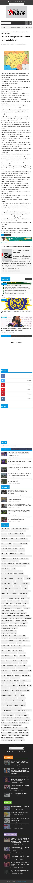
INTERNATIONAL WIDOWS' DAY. (8, 630)
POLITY (28, 680)
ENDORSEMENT (26, 590)
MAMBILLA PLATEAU (6, 650)
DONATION (15, 583)
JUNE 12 (15, 638)
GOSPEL (13, 610)
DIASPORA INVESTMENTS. (21, 576)
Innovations (12, 625)
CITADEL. (29, 556)
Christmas (4, 556)
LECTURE (19, 643)
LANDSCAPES (4, 643)
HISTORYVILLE (27, 618)
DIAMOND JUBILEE (18, 573)
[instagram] (24, 1)
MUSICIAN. (14, 660)
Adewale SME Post (13, 533)
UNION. (15, 732)
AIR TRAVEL (21, 536)
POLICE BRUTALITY (14, 678)
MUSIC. (8, 660)
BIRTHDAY (16, 543)
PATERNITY (24, 673)
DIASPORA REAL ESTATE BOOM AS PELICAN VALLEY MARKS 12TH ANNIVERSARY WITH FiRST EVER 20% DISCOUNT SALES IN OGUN (19, 454)
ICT (11, 623)
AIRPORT (28, 536)
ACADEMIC (3, 531)
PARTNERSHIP (16, 673)
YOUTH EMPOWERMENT (6, 740)
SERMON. (19, 702)
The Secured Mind (6, 727)
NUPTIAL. (18, 668)
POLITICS (23, 680)
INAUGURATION (23, 623)
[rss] (19, 1)
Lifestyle (12, 648)
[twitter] (8, 1)
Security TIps (11, 700)
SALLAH (22, 695)
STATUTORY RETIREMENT (7, 710)
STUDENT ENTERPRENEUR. (22, 715)
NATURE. (16, 663)
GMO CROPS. (26, 608)
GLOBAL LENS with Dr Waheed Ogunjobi (11, 608)
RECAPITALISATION (22, 688)
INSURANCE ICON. (5, 628)
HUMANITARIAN (5, 623)
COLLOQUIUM (4, 561)
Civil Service (4, 558)
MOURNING (26, 658)
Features (17, 600)
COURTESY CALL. (5, 568)
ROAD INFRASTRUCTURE (7, 695)
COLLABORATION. (24, 558)
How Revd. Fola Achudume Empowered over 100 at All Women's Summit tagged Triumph (20, 787)
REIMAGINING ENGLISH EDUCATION (20, 690)
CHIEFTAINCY (4, 553)
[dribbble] (17, 1)
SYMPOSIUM (9, 720)
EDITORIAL (17, 586)
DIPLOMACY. (4, 578)
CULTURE (13, 568)
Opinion (14, 670)
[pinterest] (13, 1)
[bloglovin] (15, 1)
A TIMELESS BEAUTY (16, 528)
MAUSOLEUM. (22, 653)
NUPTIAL (13, 668)
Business (18, 546)
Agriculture (4, 536)
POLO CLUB (4, 683)
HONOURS (24, 620)
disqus (16, 336)
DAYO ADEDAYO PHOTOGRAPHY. (8, 571)
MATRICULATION (5, 653)
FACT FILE (17, 598)
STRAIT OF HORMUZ (20, 712)
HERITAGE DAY (19, 618)
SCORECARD (14, 698)
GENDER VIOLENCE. (12, 605)
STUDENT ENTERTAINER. (7, 717)
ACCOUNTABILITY (12, 531)
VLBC (10, 735)
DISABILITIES (12, 578)
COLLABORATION (14, 558)
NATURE (10, 663)
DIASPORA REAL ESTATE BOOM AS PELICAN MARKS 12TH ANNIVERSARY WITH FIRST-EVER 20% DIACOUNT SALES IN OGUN (20, 461)
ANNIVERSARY (4, 538)
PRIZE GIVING (4, 685)
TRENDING (3, 732)
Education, (24, 44)
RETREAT (13, 693)
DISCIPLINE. (27, 578)
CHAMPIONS (21, 551)
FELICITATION (25, 600)
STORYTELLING (10, 712)
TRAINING (26, 730)
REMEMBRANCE (5, 693)
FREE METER (25, 603)
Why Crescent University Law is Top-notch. (12, 295)
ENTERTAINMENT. (24, 593)
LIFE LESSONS (4, 648)
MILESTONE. (12, 658)
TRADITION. (11, 730)
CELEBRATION (4, 551)
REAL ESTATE (14, 688)
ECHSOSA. (10, 586)
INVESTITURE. (22, 635)
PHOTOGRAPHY (5, 678)
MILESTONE (4, 658)
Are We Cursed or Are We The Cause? (19, 812)
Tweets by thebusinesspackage (8, 445)
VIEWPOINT (4, 735)
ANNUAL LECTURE (14, 538)
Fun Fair (3, 605)
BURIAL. (12, 546)
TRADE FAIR (4, 730)
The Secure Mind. (16, 725)
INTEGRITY (14, 628)
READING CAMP (5, 688)
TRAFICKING (19, 730)
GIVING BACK (22, 605)
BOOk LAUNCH (4, 546)
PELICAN (3, 675)
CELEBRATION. (13, 551)
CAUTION (22, 548)
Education (8, 32)
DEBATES (20, 571)
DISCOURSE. (19, 581)
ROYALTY (17, 695)
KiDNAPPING (26, 640)
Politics (16, 680)
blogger (6, 336)
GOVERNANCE (20, 610)
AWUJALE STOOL (25, 541)
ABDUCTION (25, 528)
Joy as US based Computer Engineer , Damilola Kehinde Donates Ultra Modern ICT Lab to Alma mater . (19, 512)
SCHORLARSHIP (5, 698)
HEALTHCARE (4, 618)
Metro (16, 655)
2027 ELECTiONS (5, 528)
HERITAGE (11, 618)
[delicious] (26, 1)
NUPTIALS (25, 668)
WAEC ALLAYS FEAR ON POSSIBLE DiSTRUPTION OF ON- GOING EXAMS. (16, 311)
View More (29, 279)
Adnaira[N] (28, 237)
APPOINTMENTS (5, 541)
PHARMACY (17, 675)
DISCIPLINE (20, 578)
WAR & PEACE (25, 735)
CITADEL (23, 556)
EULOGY (3, 598)
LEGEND (13, 645)
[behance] (22, 1)
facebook (26, 336)
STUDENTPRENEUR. (19, 717)
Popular (16, 449)
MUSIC (3, 660)
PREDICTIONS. (12, 683)
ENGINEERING (4, 593)
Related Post (5, 279)
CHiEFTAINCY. (13, 553)
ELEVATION (10, 590)
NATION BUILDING (23, 660)
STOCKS (3, 712)
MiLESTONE (22, 655)
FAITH (22, 598)
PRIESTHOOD (20, 683)
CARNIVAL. (15, 548)
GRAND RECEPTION (14, 613)
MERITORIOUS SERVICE (7, 655)
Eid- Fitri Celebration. (15, 588)
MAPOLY (21, 650)
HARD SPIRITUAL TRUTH (18, 615)
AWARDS (18, 541)
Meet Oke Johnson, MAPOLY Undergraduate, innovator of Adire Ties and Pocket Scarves (20, 856)
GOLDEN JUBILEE (5, 610)
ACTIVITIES (4, 533)
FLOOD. (12, 603)
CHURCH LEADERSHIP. (14, 556)
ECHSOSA (3, 586)
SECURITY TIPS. (5, 702)
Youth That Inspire (19, 740)
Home (2, 32)
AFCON (21, 533)
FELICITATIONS (5, 603)
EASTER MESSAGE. (24, 583)
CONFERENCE (4, 566)
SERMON (13, 702)
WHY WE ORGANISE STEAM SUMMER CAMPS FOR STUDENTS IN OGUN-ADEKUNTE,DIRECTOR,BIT (20, 779)
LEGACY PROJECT (5, 645)
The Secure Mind (13, 722)
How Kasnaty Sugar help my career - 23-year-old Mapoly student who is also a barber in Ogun (20, 763)
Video (27, 732)
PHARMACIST (10, 675)
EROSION (13, 595)
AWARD (12, 541)
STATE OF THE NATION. (6, 705)
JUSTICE (27, 638)
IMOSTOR (16, 623)
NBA (21, 663)
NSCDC (28, 665)
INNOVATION (4, 625)
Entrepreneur (5, 595)
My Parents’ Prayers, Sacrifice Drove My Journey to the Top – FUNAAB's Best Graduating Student (16, 329)
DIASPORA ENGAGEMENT (7, 576)
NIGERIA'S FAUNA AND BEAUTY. (8, 665)
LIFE (29, 645)
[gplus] (11, 1)
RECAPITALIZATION (5, 690)
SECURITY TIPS (20, 700)
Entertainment (14, 593)
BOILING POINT (23, 543)
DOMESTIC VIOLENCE (6, 583)
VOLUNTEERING (16, 735)
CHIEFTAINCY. (21, 553)
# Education (8, 235)
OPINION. (21, 670)
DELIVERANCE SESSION (7, 573)
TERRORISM (4, 722)
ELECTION (25, 588)
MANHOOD (15, 650)
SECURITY (3, 700)
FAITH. (27, 598)
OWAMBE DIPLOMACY (6, 673)
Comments (27, 449)
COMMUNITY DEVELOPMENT (8, 563)
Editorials (24, 586)
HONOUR (18, 620)
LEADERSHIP (12, 643)
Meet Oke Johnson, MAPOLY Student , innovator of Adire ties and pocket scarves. (20, 864)
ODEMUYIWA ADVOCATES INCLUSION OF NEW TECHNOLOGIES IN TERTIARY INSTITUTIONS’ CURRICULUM (17, 492)
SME (24, 702)
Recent (6, 449)
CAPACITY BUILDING (6, 548)
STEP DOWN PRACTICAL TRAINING (23, 710)
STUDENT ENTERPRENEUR (7, 715)
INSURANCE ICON (22, 625)
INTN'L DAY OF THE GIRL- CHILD (8, 633)
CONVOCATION (21, 566)
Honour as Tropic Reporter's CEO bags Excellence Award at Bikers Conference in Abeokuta (20, 849)
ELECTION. (3, 590)
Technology (27, 720)
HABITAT (3, 615)
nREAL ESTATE (21, 665)
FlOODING (18, 603)
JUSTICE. (19, 640)
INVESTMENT (4, 638)
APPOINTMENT (23, 538)
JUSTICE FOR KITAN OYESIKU (8, 640)
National (3, 663)
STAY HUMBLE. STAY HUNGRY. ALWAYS (19, 793)
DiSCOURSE (4, 581)
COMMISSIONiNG (14, 561)
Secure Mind (21, 698)
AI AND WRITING (13, 536)
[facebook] (6, 1)
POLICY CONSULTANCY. (6, 680)
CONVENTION (13, 566)
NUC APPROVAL (5, 668)
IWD (10, 638)
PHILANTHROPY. (26, 675)
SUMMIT (27, 717)
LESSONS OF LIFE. (21, 645)
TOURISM (15, 727)
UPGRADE (21, 732)
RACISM (29, 685)
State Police (17, 707)
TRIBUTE (10, 732)
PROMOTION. (22, 685)
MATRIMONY (14, 653)
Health (27, 615)
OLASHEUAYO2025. (6, 670)
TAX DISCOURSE (18, 720)
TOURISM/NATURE (23, 727)
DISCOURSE (12, 581)
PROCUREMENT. (13, 685)
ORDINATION (28, 670)
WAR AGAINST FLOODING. (7, 737)
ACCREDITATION (22, 531)
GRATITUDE (23, 613)
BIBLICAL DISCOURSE (6, 543)
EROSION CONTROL (21, 595)
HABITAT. (9, 615)
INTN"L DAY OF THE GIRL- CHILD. (9, 635)
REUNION (19, 693)
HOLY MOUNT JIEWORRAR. (7, 620)
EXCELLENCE (10, 598)
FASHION (3, 600)
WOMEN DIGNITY (19, 737)
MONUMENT (19, 658)
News (24, 663)
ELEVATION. (18, 590)
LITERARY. (19, 648)
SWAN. (3, 720)
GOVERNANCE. (4, 613)
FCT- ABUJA (10, 600)
